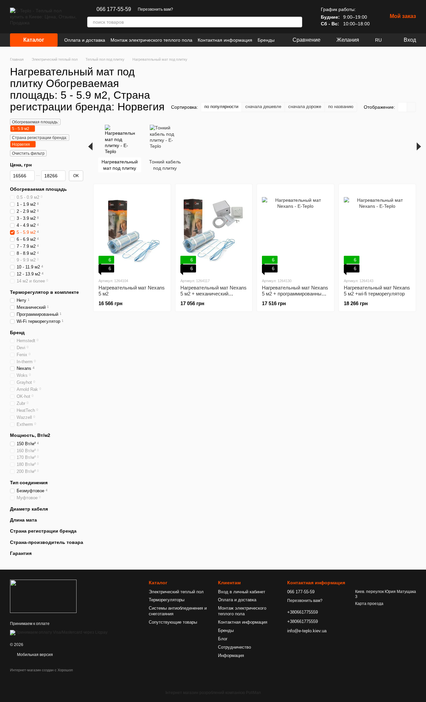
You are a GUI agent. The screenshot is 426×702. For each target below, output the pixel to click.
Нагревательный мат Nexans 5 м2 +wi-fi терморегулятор (377, 290)
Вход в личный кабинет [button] (241, 591)
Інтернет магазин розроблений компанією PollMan (213, 692)
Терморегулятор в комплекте (44, 292)
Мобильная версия (34, 654)
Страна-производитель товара (46, 542)
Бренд (17, 332)
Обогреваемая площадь (38, 189)
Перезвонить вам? (155, 9)
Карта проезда (369, 603)
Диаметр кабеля (29, 509)
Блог (223, 638)
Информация (231, 655)
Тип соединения (29, 482)
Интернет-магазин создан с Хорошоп (41, 670)
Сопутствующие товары (173, 622)
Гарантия (21, 553)
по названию (340, 106)
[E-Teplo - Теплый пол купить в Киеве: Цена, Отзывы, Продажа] (43, 596)
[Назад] (90, 146)
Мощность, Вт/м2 (30, 435)
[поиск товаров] (297, 22)
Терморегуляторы (166, 599)
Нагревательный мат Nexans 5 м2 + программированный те (295, 293)
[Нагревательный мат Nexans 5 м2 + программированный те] (295, 230)
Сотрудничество (234, 647)
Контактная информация (225, 40)
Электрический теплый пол (176, 591)
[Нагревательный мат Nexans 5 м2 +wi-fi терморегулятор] (377, 230)
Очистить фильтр (28, 153)
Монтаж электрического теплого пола (151, 40)
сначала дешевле (263, 106)
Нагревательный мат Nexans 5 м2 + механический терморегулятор (213, 293)
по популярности (221, 106)
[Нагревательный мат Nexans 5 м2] (132, 230)
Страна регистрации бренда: (39, 137)
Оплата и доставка (84, 40)
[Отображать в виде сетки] (402, 106)
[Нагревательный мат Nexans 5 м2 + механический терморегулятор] (214, 230)
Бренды (266, 40)
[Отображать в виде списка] (411, 106)
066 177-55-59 (114, 9)
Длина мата (23, 520)
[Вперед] (419, 146)
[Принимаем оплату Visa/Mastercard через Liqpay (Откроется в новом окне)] (58, 632)
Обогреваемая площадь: (35, 122)
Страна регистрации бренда (43, 531)
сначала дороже (304, 106)
